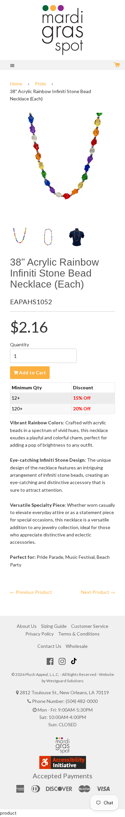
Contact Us (49, 646)
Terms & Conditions (79, 634)
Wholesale (77, 646)
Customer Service (89, 626)
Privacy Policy (39, 634)
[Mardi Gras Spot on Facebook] (50, 661)
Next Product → (98, 592)
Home (16, 83)
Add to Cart (32, 372)
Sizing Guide (54, 626)
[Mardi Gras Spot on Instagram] (62, 661)
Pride (40, 83)
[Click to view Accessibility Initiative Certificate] (62, 767)
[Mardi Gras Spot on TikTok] (74, 661)
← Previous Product (31, 592)
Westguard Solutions (65, 680)
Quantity (19, 344)
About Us (27, 626)
